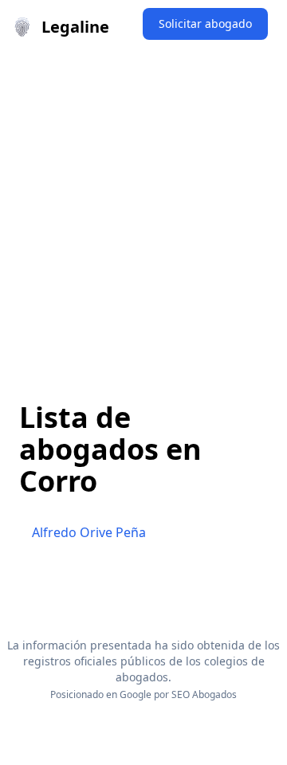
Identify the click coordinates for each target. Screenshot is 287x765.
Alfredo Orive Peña (89, 532)
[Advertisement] (143, 205)
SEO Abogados (204, 694)
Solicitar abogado (205, 23)
